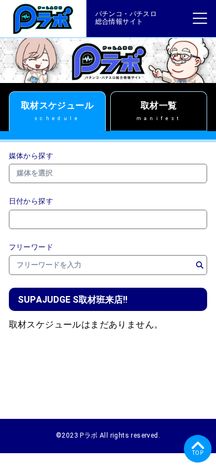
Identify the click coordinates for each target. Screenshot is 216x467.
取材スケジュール (57, 110)
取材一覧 (159, 110)
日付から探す (31, 201)
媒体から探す (31, 156)
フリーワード (31, 247)
